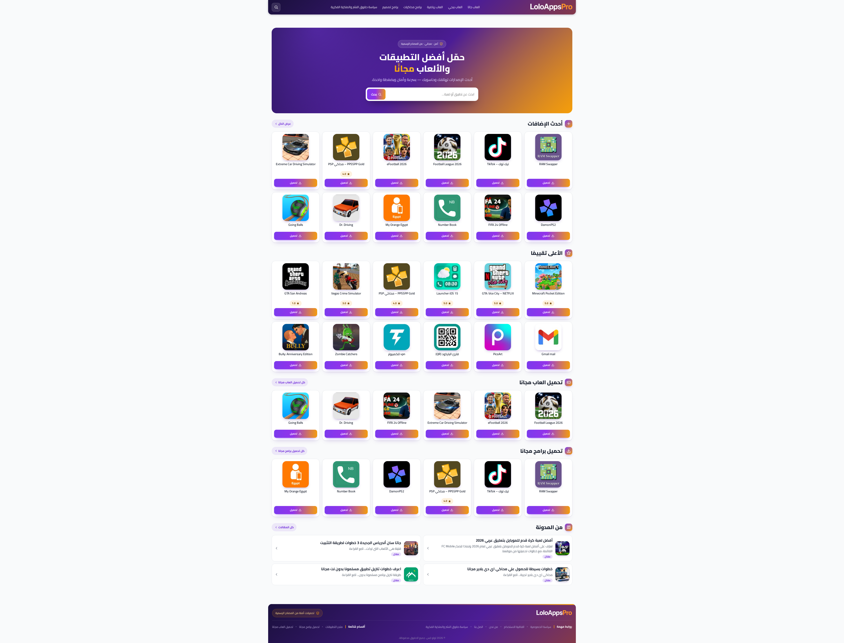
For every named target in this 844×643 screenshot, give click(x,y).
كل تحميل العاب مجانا (291, 382)
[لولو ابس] (551, 7)
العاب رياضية (435, 7)
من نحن (493, 626)
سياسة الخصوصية (540, 626)
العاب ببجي (455, 7)
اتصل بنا (478, 626)
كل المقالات (286, 527)
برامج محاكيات (413, 7)
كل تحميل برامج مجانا (291, 450)
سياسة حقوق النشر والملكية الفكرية (354, 7)
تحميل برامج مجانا (309, 626)
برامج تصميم (390, 7)
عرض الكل (284, 123)
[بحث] (276, 7)
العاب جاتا (474, 7)
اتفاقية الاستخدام (514, 626)
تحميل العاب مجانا (282, 626)
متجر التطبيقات (334, 626)
